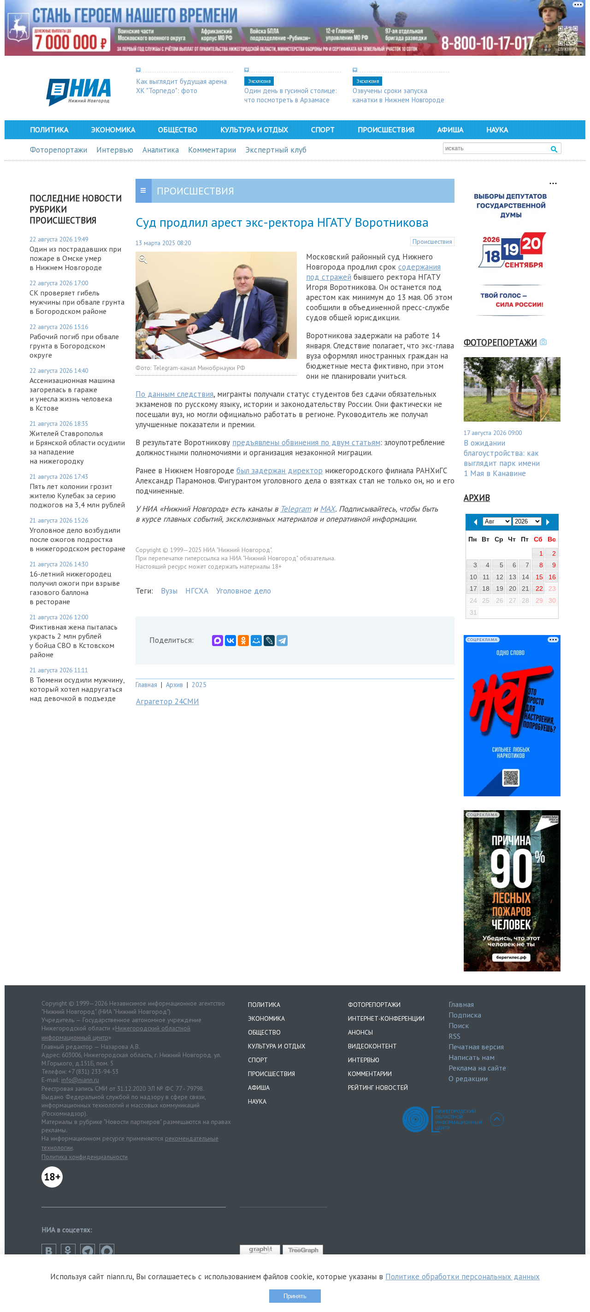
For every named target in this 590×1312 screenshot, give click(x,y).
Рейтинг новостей (378, 1087)
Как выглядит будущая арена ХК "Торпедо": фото (181, 85)
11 (486, 577)
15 (539, 577)
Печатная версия (476, 1046)
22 (539, 588)
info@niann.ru (80, 1080)
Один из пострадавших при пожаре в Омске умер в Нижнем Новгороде (75, 258)
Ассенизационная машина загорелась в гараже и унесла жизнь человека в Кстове (72, 394)
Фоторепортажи (58, 150)
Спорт (323, 129)
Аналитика (160, 150)
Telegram (295, 509)
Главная (146, 684)
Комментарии (212, 150)
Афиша (450, 129)
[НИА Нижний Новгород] (78, 104)
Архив (174, 684)
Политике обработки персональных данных (462, 1276)
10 (473, 577)
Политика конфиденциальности (84, 1157)
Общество (177, 129)
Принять (295, 1296)
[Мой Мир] (256, 640)
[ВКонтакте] (230, 640)
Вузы (169, 591)
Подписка (464, 1014)
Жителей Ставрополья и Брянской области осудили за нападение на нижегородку (77, 447)
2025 (199, 684)
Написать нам (471, 1057)
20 (512, 588)
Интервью (114, 150)
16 (552, 577)
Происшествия (386, 129)
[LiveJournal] (269, 640)
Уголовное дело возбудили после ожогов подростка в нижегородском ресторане (77, 539)
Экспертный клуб (276, 150)
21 (525, 588)
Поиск (458, 1025)
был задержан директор (279, 470)
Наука (497, 129)
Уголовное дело (243, 591)
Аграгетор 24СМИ (167, 701)
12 (499, 577)
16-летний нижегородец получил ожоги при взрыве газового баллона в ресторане (75, 587)
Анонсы (360, 1032)
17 (473, 588)
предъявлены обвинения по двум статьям (306, 442)
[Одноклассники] (243, 640)
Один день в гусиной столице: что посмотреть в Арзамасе (290, 95)
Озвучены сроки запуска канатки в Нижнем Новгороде (398, 95)
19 (499, 588)
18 (486, 588)
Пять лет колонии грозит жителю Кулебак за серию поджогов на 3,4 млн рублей (77, 495)
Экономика (113, 129)
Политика (49, 129)
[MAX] (217, 640)
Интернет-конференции (386, 1018)
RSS (454, 1036)
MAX (327, 509)
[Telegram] (282, 640)
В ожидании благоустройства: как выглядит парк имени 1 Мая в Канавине (502, 458)
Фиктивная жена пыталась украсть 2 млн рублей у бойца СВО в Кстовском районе (74, 640)
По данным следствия (174, 394)
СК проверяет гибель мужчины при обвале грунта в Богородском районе (77, 302)
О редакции (468, 1078)
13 (512, 577)
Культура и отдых (254, 129)
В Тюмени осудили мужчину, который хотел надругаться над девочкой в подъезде (77, 689)
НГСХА (196, 591)
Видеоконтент (372, 1046)
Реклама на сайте (477, 1067)
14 (525, 577)
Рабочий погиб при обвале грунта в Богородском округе (74, 345)
